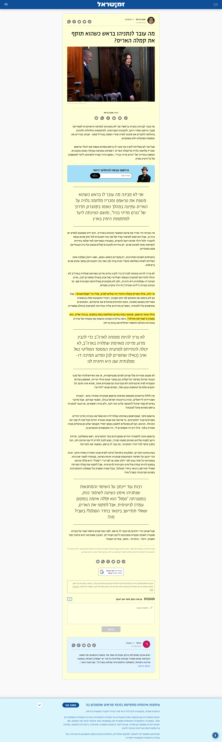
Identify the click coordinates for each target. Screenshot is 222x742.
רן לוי (138, 643)
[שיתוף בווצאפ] (69, 21)
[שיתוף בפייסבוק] (74, 21)
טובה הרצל (141, 19)
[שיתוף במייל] (84, 21)
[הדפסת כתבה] (96, 118)
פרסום (111, 629)
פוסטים (128, 19)
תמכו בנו (70, 705)
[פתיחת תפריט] (6, 4)
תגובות (129, 643)
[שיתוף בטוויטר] (79, 21)
